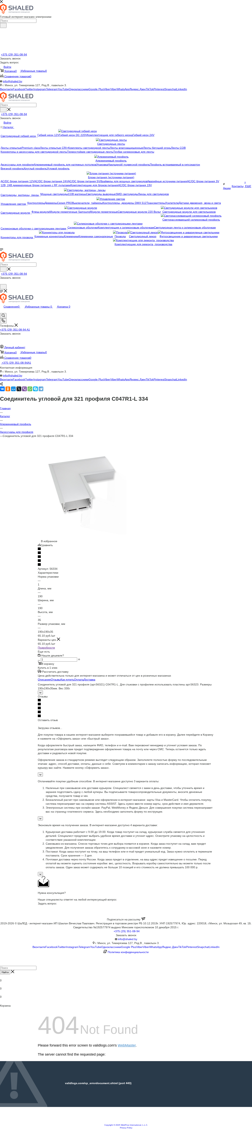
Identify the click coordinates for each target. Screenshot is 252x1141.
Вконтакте (6, 89)
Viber (107, 89)
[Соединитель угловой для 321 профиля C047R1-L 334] (82, 533)
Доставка (89, 679)
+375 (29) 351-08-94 (14, 54)
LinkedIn (181, 89)
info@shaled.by (12, 81)
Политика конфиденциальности (128, 952)
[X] (19, 388)
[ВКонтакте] (2, 388)
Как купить (67, 679)
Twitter (29, 89)
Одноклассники (79, 89)
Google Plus (96, 89)
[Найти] (3, 25)
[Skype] (35, 388)
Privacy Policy (126, 1128)
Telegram (52, 89)
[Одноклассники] (8, 388)
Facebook (19, 89)
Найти (5, 972)
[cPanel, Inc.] (126, 1121)
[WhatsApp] (30, 388)
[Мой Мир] (13, 388)
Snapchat (170, 89)
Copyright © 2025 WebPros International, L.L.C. (126, 1125)
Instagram (39, 89)
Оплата (79, 679)
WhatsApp (123, 89)
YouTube (63, 89)
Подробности (46, 647)
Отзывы (56, 679)
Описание (44, 679)
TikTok (150, 89)
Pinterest (159, 89)
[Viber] (24, 388)
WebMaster (127, 1045)
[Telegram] (41, 388)
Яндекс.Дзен (138, 89)
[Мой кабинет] (2, 282)
